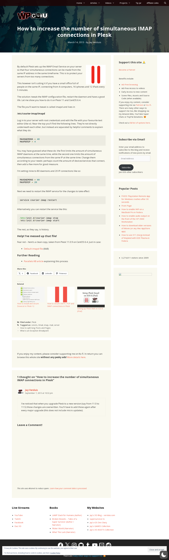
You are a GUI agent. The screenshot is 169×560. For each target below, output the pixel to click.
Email (40, 325)
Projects (123, 3)
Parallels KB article (33, 261)
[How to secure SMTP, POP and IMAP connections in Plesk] (61, 294)
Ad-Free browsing (129, 84)
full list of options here (140, 122)
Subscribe (126, 167)
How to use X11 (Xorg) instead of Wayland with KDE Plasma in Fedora (135, 238)
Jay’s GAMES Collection (100, 526)
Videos (108, 3)
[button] (164, 555)
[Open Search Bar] (165, 3)
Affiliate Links (153, 3)
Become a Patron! (127, 69)
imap (46, 325)
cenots (34, 325)
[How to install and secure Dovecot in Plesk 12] (31, 294)
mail (51, 325)
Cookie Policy (55, 553)
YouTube (19, 515)
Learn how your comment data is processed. (68, 488)
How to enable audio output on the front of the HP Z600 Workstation (135, 218)
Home (79, 3)
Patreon (139, 105)
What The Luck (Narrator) (63, 532)
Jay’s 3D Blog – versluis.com (102, 515)
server (57, 325)
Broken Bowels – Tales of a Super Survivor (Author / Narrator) (64, 522)
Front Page (126, 205)
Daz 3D (18, 526)
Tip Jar (138, 3)
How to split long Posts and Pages (35, 328)
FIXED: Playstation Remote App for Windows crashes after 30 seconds (135, 199)
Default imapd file (33, 248)
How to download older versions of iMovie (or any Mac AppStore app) (136, 228)
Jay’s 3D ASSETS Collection (102, 529)
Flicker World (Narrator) (63, 528)
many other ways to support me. (88, 555)
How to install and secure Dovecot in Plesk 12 (28, 304)
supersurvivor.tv (97, 519)
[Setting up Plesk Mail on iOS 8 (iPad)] (91, 297)
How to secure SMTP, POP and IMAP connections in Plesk (60, 304)
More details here (76, 357)
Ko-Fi (148, 105)
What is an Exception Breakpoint (34, 330)
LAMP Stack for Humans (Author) (67, 515)
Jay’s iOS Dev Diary (98, 522)
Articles (93, 3)
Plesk (34, 322)
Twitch (18, 519)
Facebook (19, 522)
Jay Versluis (31, 390)
